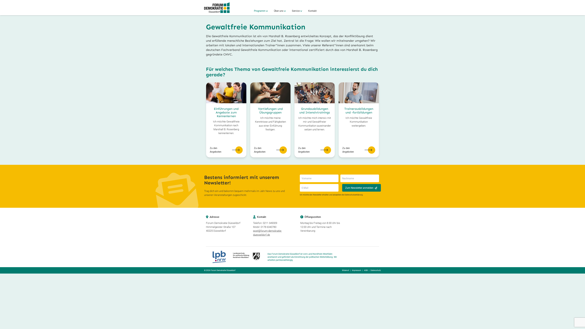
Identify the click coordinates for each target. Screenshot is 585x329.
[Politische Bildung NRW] (236, 257)
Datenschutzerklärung (354, 195)
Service (296, 10)
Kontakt (312, 10)
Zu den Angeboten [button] (215, 150)
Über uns (278, 10)
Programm (259, 10)
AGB (366, 270)
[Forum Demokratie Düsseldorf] (217, 7)
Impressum (356, 270)
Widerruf (345, 270)
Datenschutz (375, 270)
